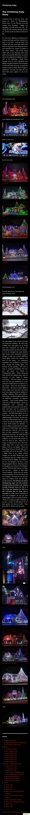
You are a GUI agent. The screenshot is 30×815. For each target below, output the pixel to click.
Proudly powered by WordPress (18, 812)
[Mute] (23, 135)
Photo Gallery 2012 (11, 757)
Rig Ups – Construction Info (12, 764)
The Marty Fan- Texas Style (15, 774)
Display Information (10, 740)
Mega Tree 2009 (12, 770)
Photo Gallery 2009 (11, 753)
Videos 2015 (9, 804)
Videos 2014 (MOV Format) (13, 799)
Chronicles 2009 (12, 768)
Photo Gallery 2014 (11, 761)
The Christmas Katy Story (13, 745)
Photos (6, 747)
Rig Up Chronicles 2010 (12, 776)
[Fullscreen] (25, 135)
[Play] (4, 135)
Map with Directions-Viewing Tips (15, 742)
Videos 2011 (8, 789)
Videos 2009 (9, 785)
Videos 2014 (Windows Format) (14, 802)
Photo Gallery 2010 (11, 755)
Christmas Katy (9, 5)
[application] (15, 129)
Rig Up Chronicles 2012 (12, 780)
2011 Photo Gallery (11, 749)
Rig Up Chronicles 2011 (12, 778)
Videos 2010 (9, 787)
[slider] (13, 155)
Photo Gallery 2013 (11, 759)
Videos (6, 783)
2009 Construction (11, 766)
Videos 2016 (9, 806)
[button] (15, 129)
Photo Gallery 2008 (11, 751)
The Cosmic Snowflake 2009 (15, 772)
